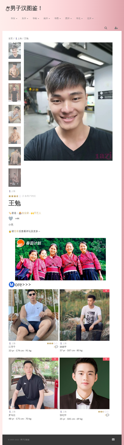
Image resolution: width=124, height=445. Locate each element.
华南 (35, 18)
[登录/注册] (116, 28)
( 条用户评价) (29, 196)
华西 (56, 18)
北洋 (89, 18)
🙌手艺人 (36, 213)
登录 (16, 231)
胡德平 (63, 347)
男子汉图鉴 (24, 440)
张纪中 (63, 415)
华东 (13, 18)
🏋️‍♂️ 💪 (52, 336)
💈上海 (18, 39)
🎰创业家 (24, 213)
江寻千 (12, 347)
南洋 (46, 18)
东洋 (24, 18)
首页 (10, 39)
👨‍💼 (105, 336)
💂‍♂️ (105, 405)
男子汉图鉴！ (26, 8)
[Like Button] (10, 218)
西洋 (67, 18)
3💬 (56, 347)
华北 (78, 18)
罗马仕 (12, 415)
